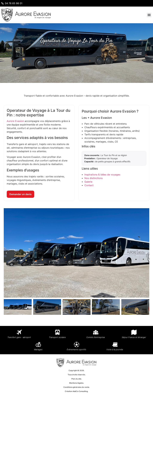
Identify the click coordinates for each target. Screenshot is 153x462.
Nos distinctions (93, 178)
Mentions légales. (76, 383)
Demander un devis (20, 194)
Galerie (88, 181)
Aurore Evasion (15, 121)
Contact (89, 185)
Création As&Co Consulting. (76, 391)
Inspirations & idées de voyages (102, 174)
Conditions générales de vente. (76, 387)
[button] (149, 15)
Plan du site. (76, 379)
